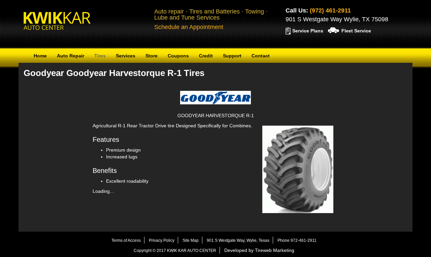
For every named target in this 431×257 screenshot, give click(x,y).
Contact (261, 55)
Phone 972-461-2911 (297, 240)
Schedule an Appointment (188, 27)
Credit (206, 55)
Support (232, 55)
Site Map (191, 240)
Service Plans (307, 30)
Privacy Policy (161, 240)
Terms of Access (126, 240)
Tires (100, 55)
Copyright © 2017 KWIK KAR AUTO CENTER (175, 250)
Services (125, 55)
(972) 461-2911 (330, 10)
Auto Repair (70, 55)
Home (40, 55)
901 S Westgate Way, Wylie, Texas (238, 240)
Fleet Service (356, 30)
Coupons (178, 55)
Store (151, 55)
